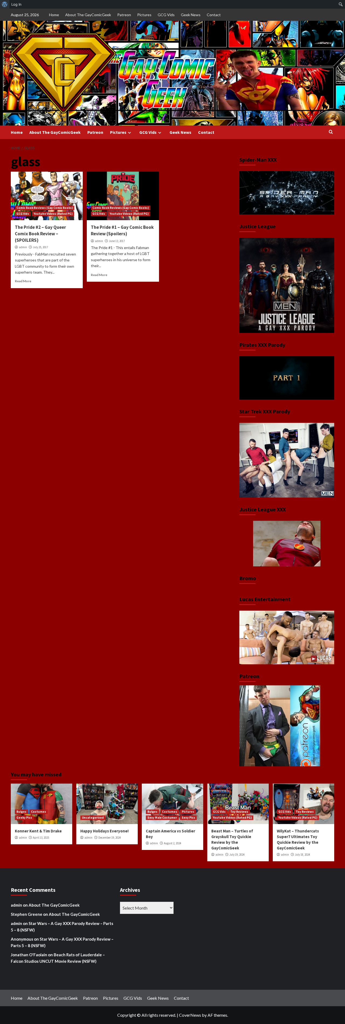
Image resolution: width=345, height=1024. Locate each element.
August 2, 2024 (172, 843)
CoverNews (190, 1015)
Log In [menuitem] (16, 4)
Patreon (124, 14)
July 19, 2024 (236, 854)
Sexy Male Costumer (162, 817)
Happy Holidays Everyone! (104, 831)
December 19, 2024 (109, 837)
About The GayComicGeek (88, 14)
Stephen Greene (26, 914)
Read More (23, 281)
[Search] (330, 132)
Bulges (21, 812)
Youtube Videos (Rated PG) (53, 214)
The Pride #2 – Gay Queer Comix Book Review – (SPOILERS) (40, 233)
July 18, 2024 (302, 854)
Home (54, 14)
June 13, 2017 (117, 241)
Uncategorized (93, 817)
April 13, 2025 (41, 837)
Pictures (144, 14)
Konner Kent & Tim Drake (38, 831)
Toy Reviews (239, 812)
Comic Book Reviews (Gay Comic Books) (44, 208)
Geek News (191, 14)
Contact (214, 14)
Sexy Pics (188, 817)
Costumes (38, 812)
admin (23, 247)
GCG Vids (166, 14)
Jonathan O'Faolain (29, 954)
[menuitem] (4, 4)
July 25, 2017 (40, 247)
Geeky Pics (24, 817)
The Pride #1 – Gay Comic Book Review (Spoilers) (122, 230)
